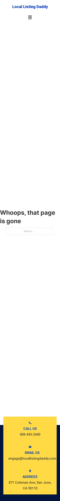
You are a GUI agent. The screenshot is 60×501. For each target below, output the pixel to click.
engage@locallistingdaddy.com (32, 458)
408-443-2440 (30, 434)
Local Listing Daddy (30, 6)
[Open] (30, 17)
